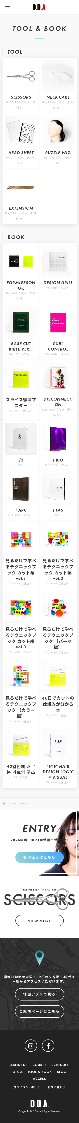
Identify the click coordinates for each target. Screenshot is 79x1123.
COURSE (39, 1065)
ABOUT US (19, 1065)
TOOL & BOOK (40, 1072)
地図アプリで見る (39, 994)
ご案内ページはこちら (39, 1011)
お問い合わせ (57, 1087)
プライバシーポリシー (28, 1087)
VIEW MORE (39, 921)
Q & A (17, 1072)
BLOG (62, 1072)
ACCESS (39, 1079)
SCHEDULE (60, 1065)
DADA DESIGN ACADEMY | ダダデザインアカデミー (39, 7)
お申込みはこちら (39, 857)
